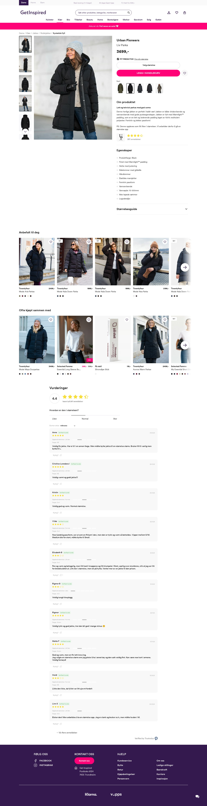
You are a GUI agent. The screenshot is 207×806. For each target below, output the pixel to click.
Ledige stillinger (165, 765)
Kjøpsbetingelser (126, 774)
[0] (177, 12)
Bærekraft (162, 769)
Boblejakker (46, 33)
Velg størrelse (149, 65)
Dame (21, 33)
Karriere (161, 774)
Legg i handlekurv (148, 73)
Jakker (35, 33)
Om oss (160, 760)
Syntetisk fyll (59, 33)
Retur (120, 769)
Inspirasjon (162, 778)
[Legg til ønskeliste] (184, 73)
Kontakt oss (84, 761)
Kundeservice (124, 760)
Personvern (123, 778)
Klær (28, 33)
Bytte (120, 765)
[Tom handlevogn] (184, 12)
